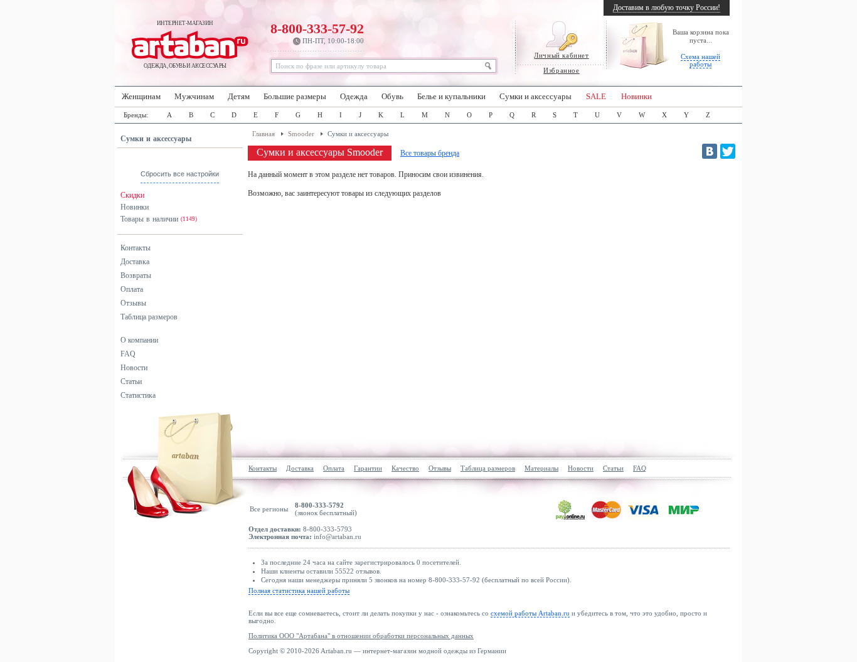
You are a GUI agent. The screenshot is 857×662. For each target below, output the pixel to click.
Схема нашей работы (700, 60)
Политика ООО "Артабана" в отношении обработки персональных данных (361, 635)
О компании (139, 340)
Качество (405, 468)
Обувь (392, 96)
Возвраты (135, 275)
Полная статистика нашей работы (298, 590)
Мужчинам (194, 96)
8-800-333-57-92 (317, 33)
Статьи (131, 381)
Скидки (132, 195)
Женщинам (141, 96)
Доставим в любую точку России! (666, 7)
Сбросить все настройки (180, 174)
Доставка (134, 261)
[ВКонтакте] (709, 151)
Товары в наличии (158, 219)
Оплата (131, 289)
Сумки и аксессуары (535, 96)
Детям (239, 96)
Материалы (541, 468)
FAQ (128, 354)
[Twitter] (727, 151)
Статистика (138, 395)
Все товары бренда (429, 153)
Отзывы (133, 303)
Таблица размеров (149, 316)
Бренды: (136, 115)
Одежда (354, 96)
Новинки (636, 96)
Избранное (561, 70)
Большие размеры (294, 96)
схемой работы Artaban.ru (530, 613)
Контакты (135, 247)
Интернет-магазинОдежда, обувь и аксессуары (185, 44)
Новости (133, 367)
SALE (596, 96)
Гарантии (368, 468)
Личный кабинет (561, 55)
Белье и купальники (451, 96)
